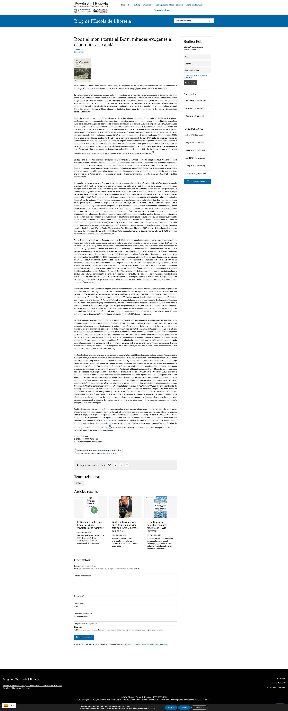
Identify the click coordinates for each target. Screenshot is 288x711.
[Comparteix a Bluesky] (109, 465)
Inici (123, 4)
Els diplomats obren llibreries (169, 4)
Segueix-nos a (272, 687)
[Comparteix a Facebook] (115, 465)
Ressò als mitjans (162, 10)
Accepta (171, 707)
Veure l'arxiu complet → (197, 181)
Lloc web (78, 627)
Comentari (79, 596)
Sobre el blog (134, 4)
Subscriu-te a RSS (277, 683)
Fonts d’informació (195, 4)
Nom (77, 606)
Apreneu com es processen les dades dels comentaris (146, 644)
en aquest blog (105, 453)
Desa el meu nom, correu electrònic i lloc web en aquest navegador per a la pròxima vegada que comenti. (119, 630)
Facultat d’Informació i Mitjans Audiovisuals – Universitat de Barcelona (32, 685)
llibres (78, 483)
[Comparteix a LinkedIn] (121, 465)
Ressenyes (79, 52)
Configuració (199, 707)
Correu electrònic (82, 616)
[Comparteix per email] (127, 465)
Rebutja (184, 707)
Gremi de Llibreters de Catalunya (16, 688)
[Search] (209, 21)
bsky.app (281, 687)
